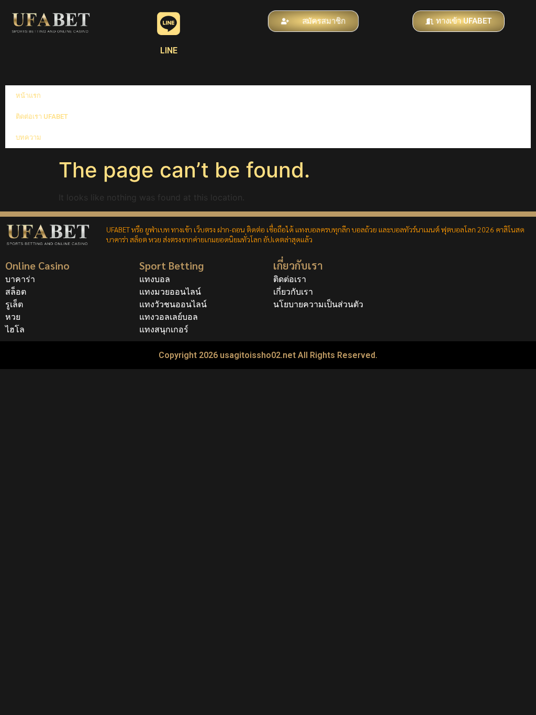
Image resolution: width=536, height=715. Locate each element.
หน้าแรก (28, 95)
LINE (168, 50)
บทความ (28, 137)
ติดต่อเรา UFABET (42, 116)
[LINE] (168, 23)
